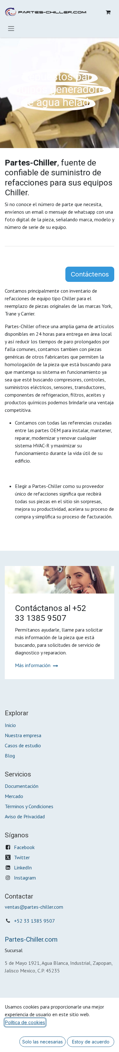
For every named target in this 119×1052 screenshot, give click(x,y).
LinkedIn (23, 867)
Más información (33, 665)
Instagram (25, 877)
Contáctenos (90, 274)
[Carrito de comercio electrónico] (108, 12)
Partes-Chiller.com (31, 940)
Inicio (10, 725)
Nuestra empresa (23, 735)
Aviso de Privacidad (25, 816)
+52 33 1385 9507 (34, 921)
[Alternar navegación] (11, 28)
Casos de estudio (23, 745)
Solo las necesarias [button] (42, 1041)
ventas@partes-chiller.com (34, 907)
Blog (10, 755)
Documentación (21, 786)
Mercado (14, 796)
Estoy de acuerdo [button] (90, 1041)
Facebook (24, 847)
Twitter (22, 857)
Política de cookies (25, 1022)
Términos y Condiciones (29, 806)
